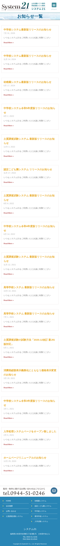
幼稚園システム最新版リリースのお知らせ (27, 82)
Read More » (9, 43)
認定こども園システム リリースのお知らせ (28, 169)
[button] (54, 5)
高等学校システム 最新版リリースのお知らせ (29, 287)
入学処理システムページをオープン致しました (30, 431)
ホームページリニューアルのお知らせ (25, 457)
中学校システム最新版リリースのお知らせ (27, 29)
